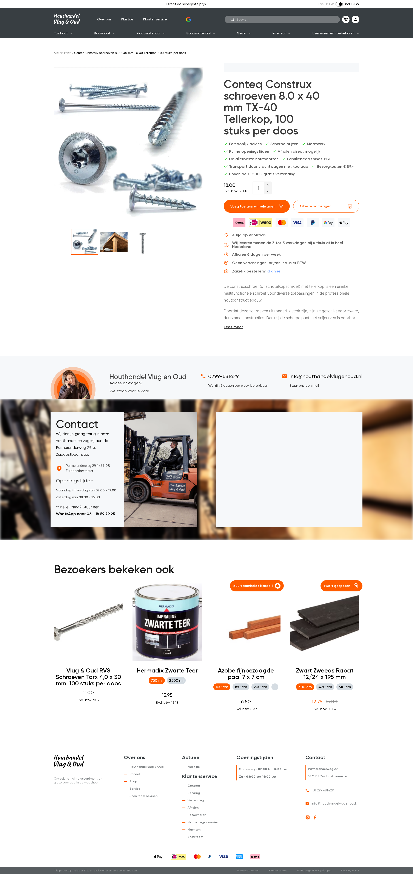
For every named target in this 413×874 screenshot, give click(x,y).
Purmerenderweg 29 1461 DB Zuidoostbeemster (88, 468)
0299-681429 (223, 376)
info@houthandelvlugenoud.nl (326, 376)
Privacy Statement (248, 870)
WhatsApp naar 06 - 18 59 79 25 (85, 513)
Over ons (104, 19)
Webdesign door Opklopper (314, 870)
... (275, 687)
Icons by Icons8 (350, 870)
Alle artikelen (62, 53)
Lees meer (233, 327)
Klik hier (273, 271)
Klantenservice (155, 19)
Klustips (127, 19)
